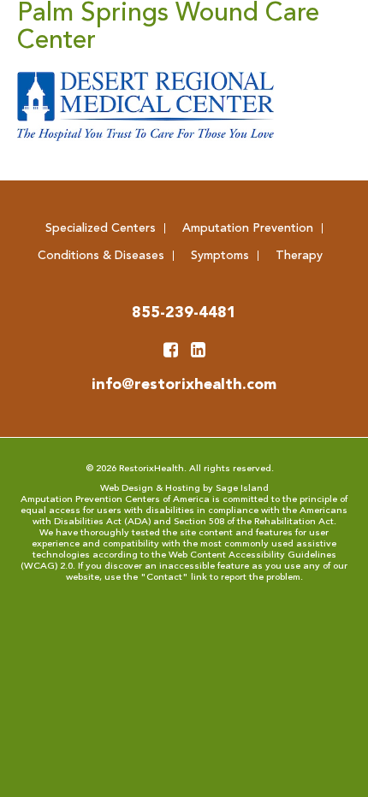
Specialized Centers (100, 228)
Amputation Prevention (247, 228)
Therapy (299, 256)
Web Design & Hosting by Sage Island (184, 488)
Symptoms (220, 256)
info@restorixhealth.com (184, 385)
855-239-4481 (184, 313)
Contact (164, 577)
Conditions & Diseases (101, 256)
